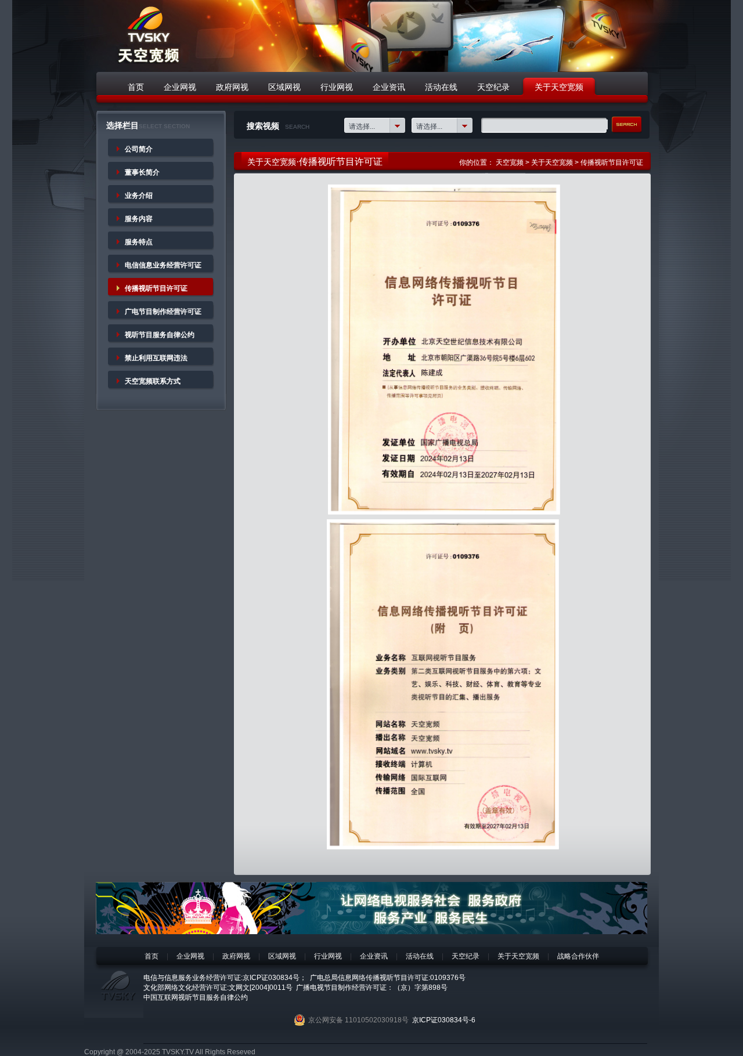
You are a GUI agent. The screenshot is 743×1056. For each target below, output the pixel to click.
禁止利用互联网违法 (156, 358)
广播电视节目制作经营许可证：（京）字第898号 (372, 987)
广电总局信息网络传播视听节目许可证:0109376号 (388, 978)
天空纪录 (465, 956)
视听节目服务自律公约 (159, 335)
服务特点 (139, 242)
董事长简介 (142, 172)
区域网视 (282, 956)
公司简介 (139, 149)
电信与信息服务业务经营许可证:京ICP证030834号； (224, 978)
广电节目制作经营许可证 (163, 312)
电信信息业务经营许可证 (163, 265)
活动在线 (420, 956)
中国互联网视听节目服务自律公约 (195, 997)
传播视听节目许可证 (156, 288)
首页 (151, 956)
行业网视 (328, 956)
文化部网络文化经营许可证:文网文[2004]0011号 (218, 987)
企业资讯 (374, 956)
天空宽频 (510, 162)
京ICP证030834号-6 (443, 1020)
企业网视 (190, 956)
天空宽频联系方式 (153, 381)
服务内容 (139, 219)
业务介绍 (139, 195)
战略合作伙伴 (578, 956)
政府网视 (236, 956)
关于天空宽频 (552, 162)
